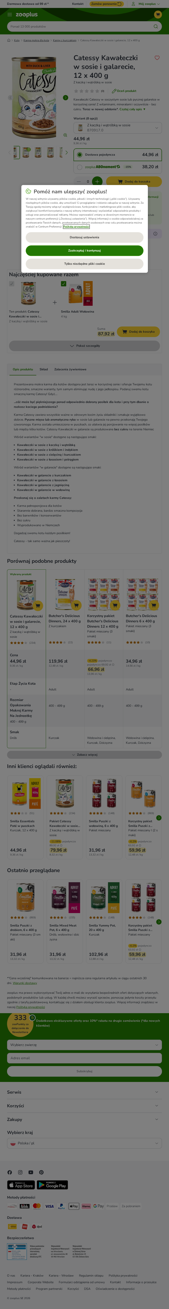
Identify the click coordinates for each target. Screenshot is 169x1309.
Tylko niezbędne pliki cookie (84, 264)
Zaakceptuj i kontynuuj (84, 250)
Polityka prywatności (76, 226)
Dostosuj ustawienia (84, 237)
